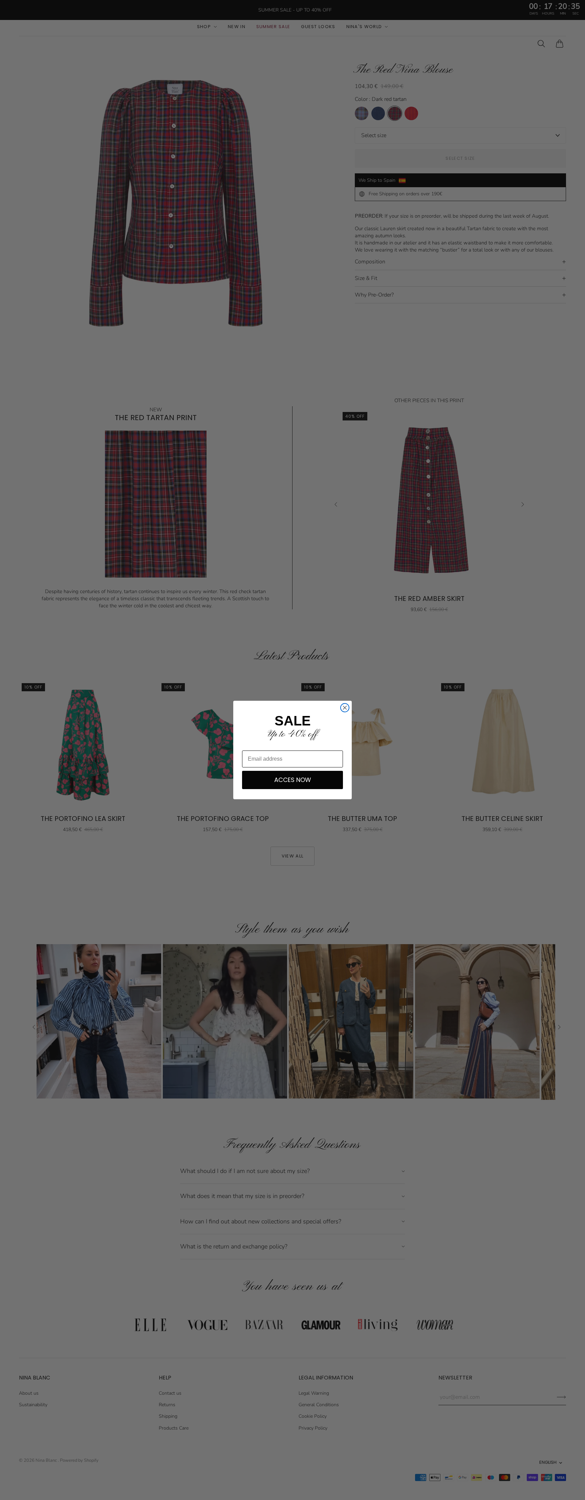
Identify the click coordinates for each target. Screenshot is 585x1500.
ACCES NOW (292, 780)
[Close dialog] (345, 707)
